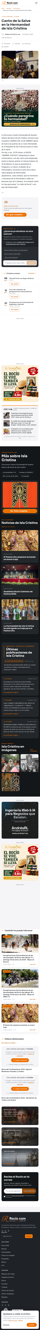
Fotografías (5, 1259)
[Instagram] (8, 1230)
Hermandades (6, 1252)
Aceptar (31, 1325)
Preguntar (31, 263)
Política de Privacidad (18, 1195)
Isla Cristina (16, 8)
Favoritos (4, 1284)
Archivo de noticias (8, 1290)
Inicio (3, 8)
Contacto (4, 1287)
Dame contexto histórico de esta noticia (15, 250)
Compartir (7, 43)
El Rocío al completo (8, 1255)
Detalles (20, 1320)
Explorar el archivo (8, 526)
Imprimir (6, 46)
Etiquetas (4, 1297)
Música (4, 1262)
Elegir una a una (12, 1320)
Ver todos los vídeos (9, 1043)
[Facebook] (2, 1230)
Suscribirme (29, 1191)
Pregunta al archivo (8, 1277)
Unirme (28, 1236)
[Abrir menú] (36, 3)
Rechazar (6, 1325)
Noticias (9, 8)
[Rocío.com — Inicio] (10, 3)
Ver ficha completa (18, 511)
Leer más (32, 964)
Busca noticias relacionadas (12, 254)
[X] (5, 1230)
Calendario (31, 273)
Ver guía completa (14, 215)
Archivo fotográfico (8, 1294)
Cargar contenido (21, 1060)
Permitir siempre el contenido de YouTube (21, 1064)
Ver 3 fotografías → (34, 750)
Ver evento (15, 284)
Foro (3, 1265)
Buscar (4, 1280)
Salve (17, 16)
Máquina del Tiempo (8, 1274)
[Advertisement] (20, 340)
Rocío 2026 (5, 1245)
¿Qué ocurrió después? (11, 257)
